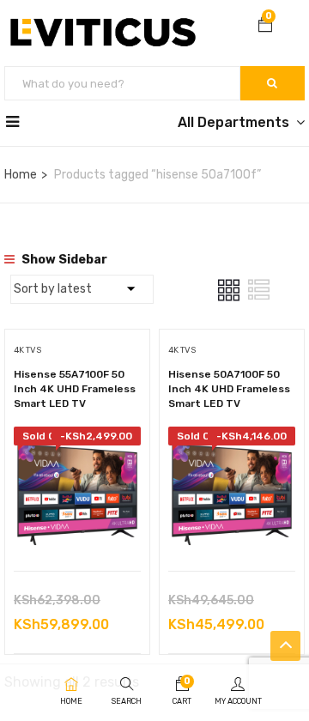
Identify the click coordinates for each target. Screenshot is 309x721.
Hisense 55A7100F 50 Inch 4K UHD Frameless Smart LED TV (75, 388)
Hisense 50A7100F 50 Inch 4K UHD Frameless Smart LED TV (229, 388)
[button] (265, 26)
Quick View (77, 527)
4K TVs (27, 350)
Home (20, 174)
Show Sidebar (63, 259)
